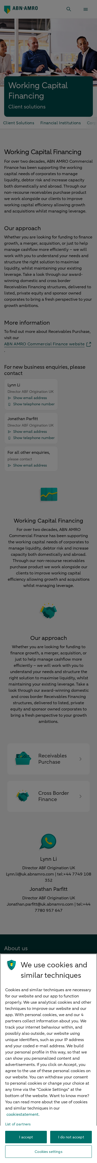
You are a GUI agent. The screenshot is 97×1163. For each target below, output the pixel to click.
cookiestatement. (23, 1114)
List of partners (18, 1124)
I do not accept (71, 1137)
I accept (26, 1137)
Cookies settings (48, 1151)
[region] (48, 1058)
